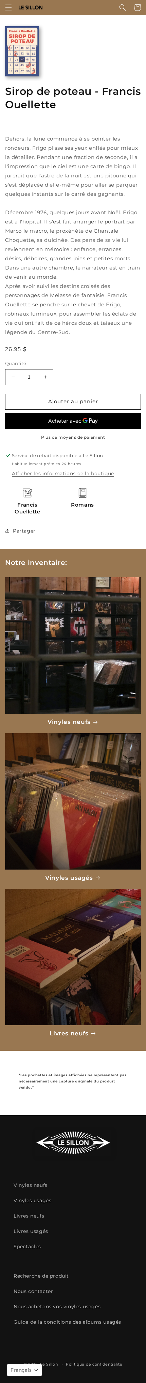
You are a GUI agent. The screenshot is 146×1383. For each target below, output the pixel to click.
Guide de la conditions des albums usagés (67, 1322)
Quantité (15, 363)
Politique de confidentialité (94, 1364)
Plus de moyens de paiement (73, 437)
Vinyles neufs (69, 721)
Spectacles (27, 1246)
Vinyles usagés (69, 877)
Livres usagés (31, 1231)
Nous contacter (33, 1291)
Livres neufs (69, 1033)
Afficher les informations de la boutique (63, 473)
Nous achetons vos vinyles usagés (57, 1307)
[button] (8, 7)
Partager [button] (24, 531)
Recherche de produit (41, 1276)
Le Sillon (49, 1364)
